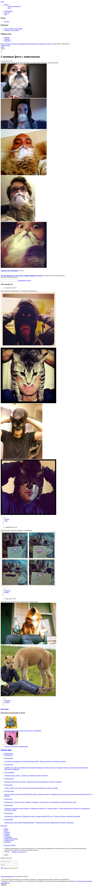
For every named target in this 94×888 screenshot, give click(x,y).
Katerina (6, 702)
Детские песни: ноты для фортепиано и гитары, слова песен (55, 822)
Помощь (7, 37)
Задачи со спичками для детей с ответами (35, 775)
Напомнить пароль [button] (22, 876)
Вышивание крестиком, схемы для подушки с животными (22, 730)
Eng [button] (9, 8)
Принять (3, 884)
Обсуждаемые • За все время (13, 28)
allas (10, 785)
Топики (6, 21)
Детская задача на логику (12, 775)
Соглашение (8, 837)
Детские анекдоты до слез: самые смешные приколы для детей (22, 275)
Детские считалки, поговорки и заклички (53, 761)
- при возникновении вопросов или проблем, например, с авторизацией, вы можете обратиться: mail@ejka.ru (35, 879)
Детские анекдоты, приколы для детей (39, 44)
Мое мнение (5, 709)
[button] (6, 4)
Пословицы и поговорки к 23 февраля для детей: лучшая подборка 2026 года (28, 816)
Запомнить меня (8, 868)
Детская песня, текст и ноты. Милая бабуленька (19, 822)
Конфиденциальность (11, 838)
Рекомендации (8, 840)
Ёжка (2, 1)
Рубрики (7, 832)
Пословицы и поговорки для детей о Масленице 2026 (21, 761)
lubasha (6, 592)
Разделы (7, 13)
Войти (6, 829)
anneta (11, 778)
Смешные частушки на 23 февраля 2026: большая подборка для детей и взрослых (29, 767)
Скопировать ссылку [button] (24, 280)
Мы (5, 14)
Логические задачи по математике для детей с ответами (44, 782)
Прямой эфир (6, 750)
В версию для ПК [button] (9, 845)
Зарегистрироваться (7, 876)
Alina (6, 521)
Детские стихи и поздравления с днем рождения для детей (57, 802)
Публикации (8, 11)
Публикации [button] (8, 755)
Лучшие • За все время (11, 30)
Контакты (7, 40)
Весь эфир (4, 825)
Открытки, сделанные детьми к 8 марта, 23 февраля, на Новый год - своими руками (30, 808)
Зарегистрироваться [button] (14, 6)
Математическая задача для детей (14, 782)
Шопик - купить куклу (19, 852)
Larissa (11, 791)
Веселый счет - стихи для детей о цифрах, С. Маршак (21, 802)
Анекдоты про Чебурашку (9, 270)
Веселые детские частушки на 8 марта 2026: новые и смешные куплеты (26, 794)
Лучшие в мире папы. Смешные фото (16, 746)
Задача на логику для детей (12, 788)
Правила (7, 39)
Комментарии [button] (8, 753)
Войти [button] (6, 855)
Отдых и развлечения (20, 44)
